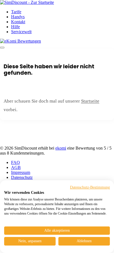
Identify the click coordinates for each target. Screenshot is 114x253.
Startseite (90, 101)
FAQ (15, 162)
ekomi (60, 148)
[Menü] (2, 47)
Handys (18, 16)
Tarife (16, 11)
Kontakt (18, 21)
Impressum (20, 172)
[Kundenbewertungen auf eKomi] (20, 41)
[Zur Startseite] (27, 2)
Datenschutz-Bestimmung (90, 187)
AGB (16, 167)
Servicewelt (21, 31)
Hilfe (15, 26)
